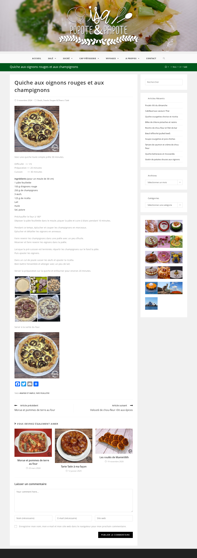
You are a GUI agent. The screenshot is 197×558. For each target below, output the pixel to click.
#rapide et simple (27, 393)
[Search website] (164, 58)
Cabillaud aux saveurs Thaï (157, 111)
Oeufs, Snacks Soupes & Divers (50, 100)
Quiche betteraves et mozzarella (160, 153)
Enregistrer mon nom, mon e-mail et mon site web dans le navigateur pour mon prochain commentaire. (72, 526)
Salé (67, 100)
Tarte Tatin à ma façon (73, 466)
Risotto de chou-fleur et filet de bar (161, 127)
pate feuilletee (42, 393)
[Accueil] (166, 66)
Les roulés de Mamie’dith (114, 457)
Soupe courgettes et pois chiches (160, 139)
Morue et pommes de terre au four (33, 462)
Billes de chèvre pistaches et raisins (161, 122)
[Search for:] (164, 81)
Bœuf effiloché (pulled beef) (157, 133)
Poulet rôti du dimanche (156, 105)
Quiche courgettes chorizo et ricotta (161, 116)
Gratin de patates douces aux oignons (162, 159)
